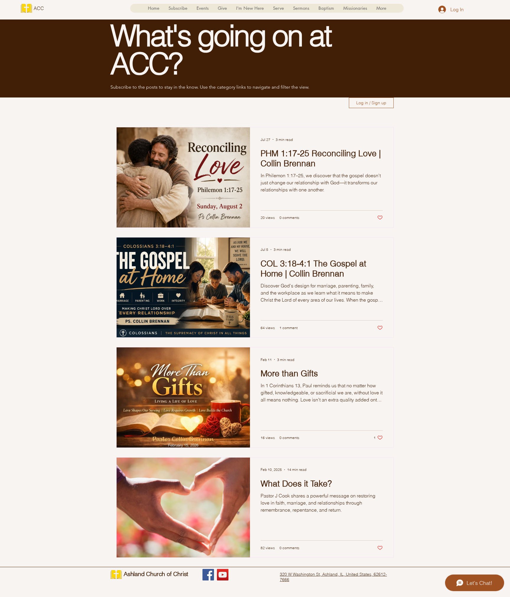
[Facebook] (208, 574)
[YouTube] (222, 574)
